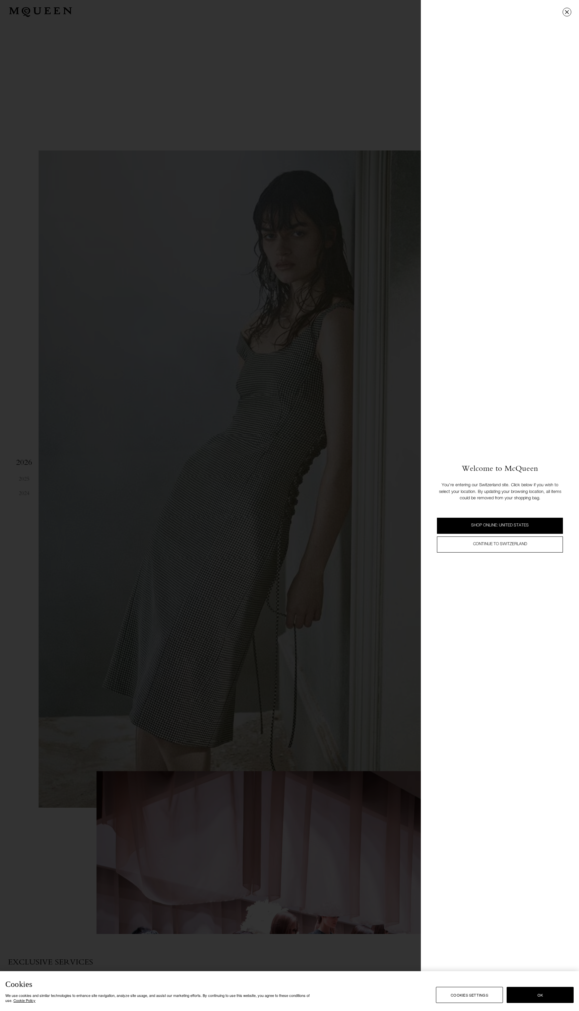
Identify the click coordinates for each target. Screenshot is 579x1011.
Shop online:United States (500, 525)
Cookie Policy (24, 1000)
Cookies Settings (469, 995)
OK (540, 995)
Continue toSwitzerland (500, 544)
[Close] (567, 12)
